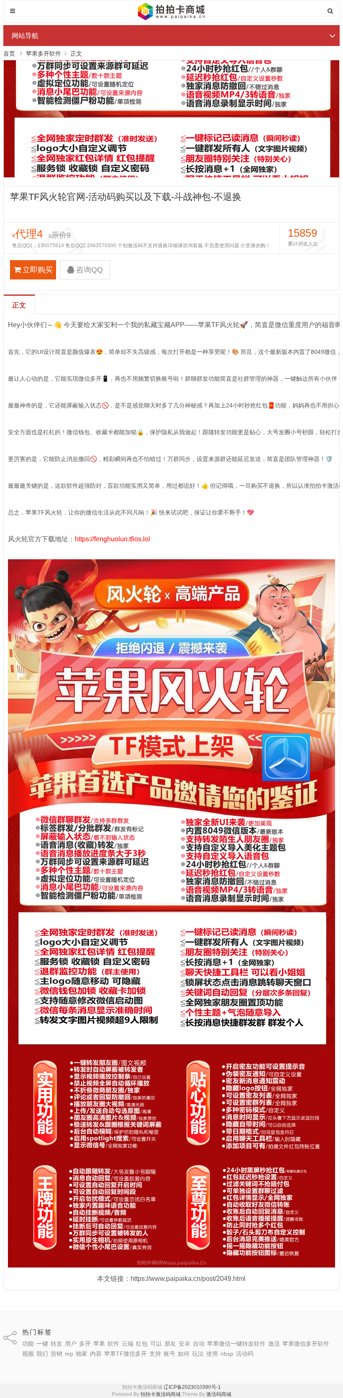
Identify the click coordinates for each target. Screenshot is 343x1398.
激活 (274, 1343)
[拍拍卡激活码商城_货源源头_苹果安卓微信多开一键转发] (172, 18)
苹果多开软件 (43, 53)
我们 (42, 1353)
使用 (212, 1353)
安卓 (184, 1343)
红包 (142, 1343)
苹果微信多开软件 (305, 1343)
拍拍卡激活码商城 (161, 1394)
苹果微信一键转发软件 (236, 1343)
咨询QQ (89, 270)
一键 (42, 1343)
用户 (71, 1343)
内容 (96, 1353)
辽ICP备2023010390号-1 (192, 1387)
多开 (85, 1343)
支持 (155, 1353)
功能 (28, 1343)
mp (69, 1353)
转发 (56, 1343)
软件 (113, 1343)
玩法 (198, 1353)
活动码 (244, 1353)
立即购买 (38, 270)
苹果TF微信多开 (125, 1353)
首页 (9, 53)
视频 (28, 1353)
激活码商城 (218, 1394)
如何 (183, 1353)
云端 (127, 1343)
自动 (199, 1343)
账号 (169, 1353)
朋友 (170, 1343)
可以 (156, 1343)
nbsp (226, 1353)
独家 (81, 1353)
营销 (56, 1353)
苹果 (99, 1343)
